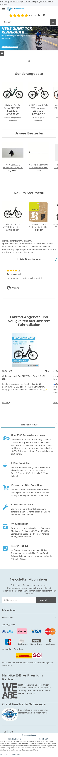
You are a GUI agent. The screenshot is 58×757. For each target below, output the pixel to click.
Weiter (5, 402)
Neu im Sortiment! (29, 193)
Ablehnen (43, 739)
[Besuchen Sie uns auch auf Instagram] (11, 732)
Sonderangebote (29, 74)
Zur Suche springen (34, 1)
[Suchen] (53, 22)
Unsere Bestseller (29, 133)
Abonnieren (45, 600)
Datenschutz (15, 754)
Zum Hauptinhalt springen (12, 1)
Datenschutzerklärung (17, 588)
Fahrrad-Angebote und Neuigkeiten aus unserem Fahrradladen (29, 321)
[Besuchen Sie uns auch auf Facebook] (5, 732)
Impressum (4, 754)
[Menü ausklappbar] (3, 7)
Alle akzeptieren (29, 735)
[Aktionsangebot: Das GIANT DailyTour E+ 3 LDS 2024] (25, 350)
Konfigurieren (14, 739)
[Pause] (2, 53)
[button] (38, 14)
